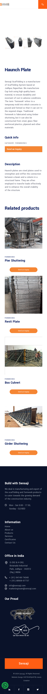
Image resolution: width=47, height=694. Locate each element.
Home (7, 526)
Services (9, 536)
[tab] (13, 164)
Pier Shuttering (15, 261)
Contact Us (10, 543)
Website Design (17, 677)
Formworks (21, 143)
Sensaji (22, 674)
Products (9, 533)
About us (9, 530)
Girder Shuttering (16, 444)
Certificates (10, 539)
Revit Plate (12, 322)
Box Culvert (12, 383)
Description (12, 164)
